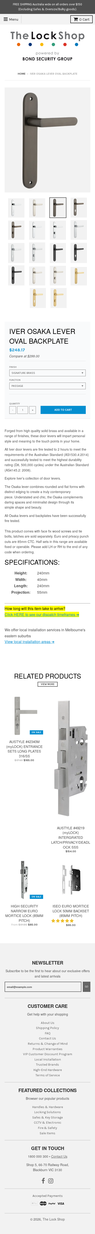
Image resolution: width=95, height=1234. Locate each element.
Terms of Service (48, 1075)
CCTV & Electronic (47, 1123)
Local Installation (47, 1059)
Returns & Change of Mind (48, 1044)
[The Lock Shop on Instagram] (50, 1181)
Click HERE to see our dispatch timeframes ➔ (42, 614)
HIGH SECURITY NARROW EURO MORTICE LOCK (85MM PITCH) (24, 913)
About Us (47, 1023)
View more (47, 684)
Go (86, 986)
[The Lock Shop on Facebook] (43, 1181)
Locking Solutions (47, 1112)
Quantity (14, 403)
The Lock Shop (54, 1219)
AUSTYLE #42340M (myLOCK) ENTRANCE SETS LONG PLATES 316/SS (24, 748)
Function (15, 380)
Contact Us (47, 1038)
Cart (84, 19)
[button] (62, 920)
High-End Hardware (47, 1070)
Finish (13, 367)
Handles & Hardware (47, 1107)
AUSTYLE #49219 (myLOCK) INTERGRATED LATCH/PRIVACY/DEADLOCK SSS (70, 837)
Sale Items (47, 1133)
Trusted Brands (47, 1065)
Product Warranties (47, 1049)
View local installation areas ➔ (29, 641)
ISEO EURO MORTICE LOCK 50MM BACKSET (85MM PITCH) (71, 911)
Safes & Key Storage (47, 1117)
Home (22, 73)
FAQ (47, 1033)
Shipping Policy (47, 1028)
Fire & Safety (47, 1128)
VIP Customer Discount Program (47, 1054)
